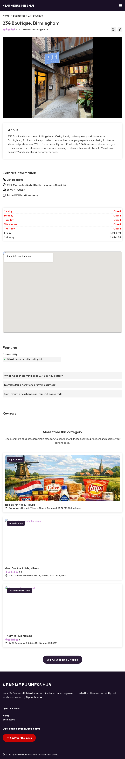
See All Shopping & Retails (62, 659)
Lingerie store (15, 523)
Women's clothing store (35, 29)
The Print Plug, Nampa (18, 635)
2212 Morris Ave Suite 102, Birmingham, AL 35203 (36, 185)
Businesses (19, 15)
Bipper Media (34, 697)
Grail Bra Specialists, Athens (22, 568)
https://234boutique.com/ (22, 195)
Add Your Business (20, 737)
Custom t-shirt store (19, 590)
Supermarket (15, 459)
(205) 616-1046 (16, 190)
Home (6, 15)
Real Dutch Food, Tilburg (20, 504)
